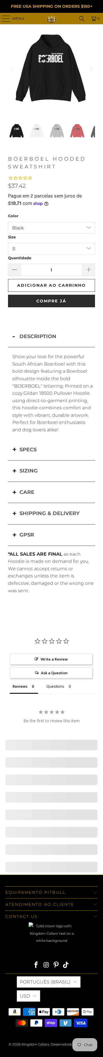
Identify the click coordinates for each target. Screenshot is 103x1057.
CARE (26, 492)
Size (12, 237)
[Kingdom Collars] (51, 18)
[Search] (81, 18)
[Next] (90, 68)
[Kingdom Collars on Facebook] (36, 965)
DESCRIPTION (37, 336)
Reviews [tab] (20, 686)
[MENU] (3, 18)
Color (13, 216)
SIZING (28, 471)
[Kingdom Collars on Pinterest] (56, 965)
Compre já (51, 301)
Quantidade (19, 258)
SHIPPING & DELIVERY (49, 513)
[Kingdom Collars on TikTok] (66, 965)
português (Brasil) (45, 982)
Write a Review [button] (54, 659)
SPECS (28, 449)
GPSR (26, 535)
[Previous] (12, 68)
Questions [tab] (55, 686)
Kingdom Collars (35, 1044)
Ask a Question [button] (54, 672)
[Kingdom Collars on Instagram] (46, 965)
